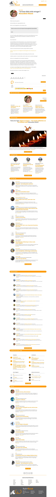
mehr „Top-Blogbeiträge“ (28, 175)
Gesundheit (30, 482)
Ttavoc (16, 397)
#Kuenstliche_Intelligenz (28, 182)
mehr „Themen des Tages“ (28, 151)
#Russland (19, 415)
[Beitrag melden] (44, 75)
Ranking (32, 493)
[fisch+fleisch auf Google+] (31, 473)
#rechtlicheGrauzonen (33, 249)
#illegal (23, 430)
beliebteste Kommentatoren (35, 372)
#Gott (18, 390)
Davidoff (28, 162)
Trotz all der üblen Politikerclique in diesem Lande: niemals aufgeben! (25, 242)
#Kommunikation (15, 163)
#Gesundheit (23, 13)
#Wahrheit (19, 438)
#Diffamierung (20, 207)
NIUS (15, 162)
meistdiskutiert (33, 355)
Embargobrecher (15, 357)
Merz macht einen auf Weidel (15, 165)
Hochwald (17, 318)
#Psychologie (20, 182)
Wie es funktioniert (26, 492)
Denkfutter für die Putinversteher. (22, 416)
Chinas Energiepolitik (20, 234)
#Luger (21, 398)
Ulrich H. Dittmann (18, 239)
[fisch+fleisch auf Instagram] (29, 473)
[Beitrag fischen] (43, 82)
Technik (14, 482)
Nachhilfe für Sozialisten (35, 366)
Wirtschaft (30, 481)
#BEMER (19, 257)
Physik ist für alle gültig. (17, 358)
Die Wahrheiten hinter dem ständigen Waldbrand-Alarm (26, 455)
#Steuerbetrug (26, 430)
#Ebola (36, 122)
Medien (37, 481)
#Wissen (17, 182)
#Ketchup (19, 190)
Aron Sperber (15, 377)
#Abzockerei (22, 257)
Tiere (29, 484)
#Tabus (17, 390)
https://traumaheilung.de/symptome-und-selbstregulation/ (20, 68)
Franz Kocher (17, 405)
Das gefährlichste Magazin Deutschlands (37, 362)
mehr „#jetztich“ (28, 468)
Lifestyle (22, 484)
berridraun (17, 305)
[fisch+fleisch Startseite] (28, 3)
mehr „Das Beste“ (28, 383)
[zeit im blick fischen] (43, 101)
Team (24, 493)
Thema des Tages (13, 117)
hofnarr (17, 189)
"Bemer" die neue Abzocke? (21, 258)
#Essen (17, 190)
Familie (22, 482)
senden (44, 90)
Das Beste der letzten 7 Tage (16, 350)
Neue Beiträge (13, 178)
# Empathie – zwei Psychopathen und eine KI (24, 184)
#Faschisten (41, 163)
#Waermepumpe (22, 406)
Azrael (34, 129)
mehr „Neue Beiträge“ (28, 264)
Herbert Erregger (18, 256)
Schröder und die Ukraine (20, 217)
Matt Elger (17, 206)
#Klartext (19, 240)
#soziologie (23, 182)
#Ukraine (22, 216)
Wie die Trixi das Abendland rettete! (22, 191)
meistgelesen (15, 355)
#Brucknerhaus (24, 398)
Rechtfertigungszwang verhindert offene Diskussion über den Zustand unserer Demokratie (26, 209)
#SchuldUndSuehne (28, 163)
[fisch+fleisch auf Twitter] (27, 473)
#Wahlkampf (23, 415)
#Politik (12, 163)
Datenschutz (33, 492)
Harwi (32, 374)
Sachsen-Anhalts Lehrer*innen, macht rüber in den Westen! (25, 200)
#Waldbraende (20, 454)
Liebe (14, 481)
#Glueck (30, 13)
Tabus (22, 481)
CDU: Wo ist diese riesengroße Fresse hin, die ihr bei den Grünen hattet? (26, 408)
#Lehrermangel (25, 198)
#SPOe (19, 398)
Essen (22, 483)
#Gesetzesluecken (20, 249)
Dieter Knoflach (18, 248)
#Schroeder (19, 216)
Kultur (14, 484)
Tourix (40, 162)
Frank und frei (18, 181)
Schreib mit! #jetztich (42, 4)
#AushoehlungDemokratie (26, 207)
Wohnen (29, 483)
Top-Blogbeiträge (13, 154)
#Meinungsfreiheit (20, 198)
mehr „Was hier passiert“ (28, 348)
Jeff (13, 374)
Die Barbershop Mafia (20, 432)
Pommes (17, 309)
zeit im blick (21, 10)
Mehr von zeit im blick (14, 92)
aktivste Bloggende (15, 372)
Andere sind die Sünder (27, 106)
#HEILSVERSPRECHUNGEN (27, 257)
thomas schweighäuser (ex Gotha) (20, 197)
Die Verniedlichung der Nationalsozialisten (39, 166)
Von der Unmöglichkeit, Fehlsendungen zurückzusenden (26, 251)
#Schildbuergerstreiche (26, 249)
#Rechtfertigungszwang (33, 207)
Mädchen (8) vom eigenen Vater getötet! (39, 107)
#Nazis (39, 163)
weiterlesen (17, 113)
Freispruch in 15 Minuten (20, 399)
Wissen (14, 483)
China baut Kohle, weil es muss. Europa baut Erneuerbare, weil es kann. (27, 226)
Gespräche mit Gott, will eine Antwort (15, 107)
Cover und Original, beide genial (29, 318)
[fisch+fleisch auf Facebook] (24, 473)
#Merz (19, 163)
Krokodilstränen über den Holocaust (28, 165)
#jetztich (12, 386)
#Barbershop (20, 430)
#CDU (19, 406)
